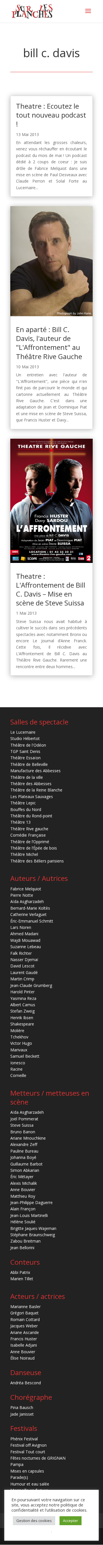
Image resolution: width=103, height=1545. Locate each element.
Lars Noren (20, 927)
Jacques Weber (24, 1326)
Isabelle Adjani (23, 1345)
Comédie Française (28, 835)
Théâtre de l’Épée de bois (33, 848)
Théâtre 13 (20, 822)
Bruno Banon (22, 1131)
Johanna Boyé (23, 1157)
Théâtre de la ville (26, 777)
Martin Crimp (22, 979)
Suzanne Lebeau (25, 946)
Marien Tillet (21, 1278)
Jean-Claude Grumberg (31, 985)
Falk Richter (21, 953)
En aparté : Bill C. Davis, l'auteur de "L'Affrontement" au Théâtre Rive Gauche (49, 343)
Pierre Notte (21, 895)
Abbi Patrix (20, 1272)
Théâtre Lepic (23, 803)
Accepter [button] (70, 1520)
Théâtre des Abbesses (31, 783)
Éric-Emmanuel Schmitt (31, 921)
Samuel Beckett (24, 1056)
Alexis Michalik (23, 1183)
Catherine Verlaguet (28, 914)
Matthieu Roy (22, 1196)
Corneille (18, 1075)
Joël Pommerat (24, 1119)
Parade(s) (19, 1477)
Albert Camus (22, 1004)
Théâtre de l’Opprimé (29, 841)
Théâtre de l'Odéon (28, 745)
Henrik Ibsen (21, 1017)
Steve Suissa (21, 1125)
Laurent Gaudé (24, 972)
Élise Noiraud (22, 1358)
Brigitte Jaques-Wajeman (33, 1228)
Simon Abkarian (24, 1170)
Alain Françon (22, 1209)
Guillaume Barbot (26, 1164)
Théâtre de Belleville (29, 764)
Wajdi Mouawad (25, 940)
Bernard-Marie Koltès (30, 908)
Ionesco (17, 1062)
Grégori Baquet (24, 1313)
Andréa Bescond (25, 1382)
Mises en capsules (27, 1471)
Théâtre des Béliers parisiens (37, 861)
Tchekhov (19, 1037)
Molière (17, 1030)
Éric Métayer (21, 1176)
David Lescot (22, 966)
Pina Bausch (21, 1407)
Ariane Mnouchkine (28, 1138)
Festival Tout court (27, 1451)
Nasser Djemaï (24, 959)
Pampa (16, 1464)
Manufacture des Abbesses (35, 770)
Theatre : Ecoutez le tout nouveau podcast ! (51, 115)
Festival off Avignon (28, 1445)
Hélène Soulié (22, 1221)
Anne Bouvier (22, 1189)
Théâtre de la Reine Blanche (36, 790)
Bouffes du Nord (25, 809)
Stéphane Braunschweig (32, 1234)
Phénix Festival (24, 1439)
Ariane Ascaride (24, 1332)
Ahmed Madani (24, 933)
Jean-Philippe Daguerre (31, 1202)
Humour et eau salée (29, 1484)
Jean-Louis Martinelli (29, 1215)
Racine (16, 1069)
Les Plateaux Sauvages (31, 796)
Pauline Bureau (24, 1151)
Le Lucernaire (22, 732)
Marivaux (18, 1050)
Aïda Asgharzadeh (27, 901)
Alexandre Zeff (23, 1144)
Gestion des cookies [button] (34, 1520)
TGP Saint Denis (25, 751)
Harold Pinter (22, 991)
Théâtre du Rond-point (31, 815)
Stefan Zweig (22, 1011)
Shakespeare (22, 1024)
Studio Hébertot (25, 738)
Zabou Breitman (25, 1241)
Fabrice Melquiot (25, 889)
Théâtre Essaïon (25, 757)
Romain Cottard (25, 1319)
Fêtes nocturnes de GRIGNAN (38, 1458)
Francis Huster (23, 1338)
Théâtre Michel (24, 854)
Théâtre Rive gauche (29, 828)
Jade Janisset (22, 1414)
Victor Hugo (21, 1043)
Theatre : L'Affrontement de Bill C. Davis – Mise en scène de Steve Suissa (50, 589)
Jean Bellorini (22, 1247)
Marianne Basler (25, 1306)
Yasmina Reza (23, 998)
